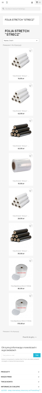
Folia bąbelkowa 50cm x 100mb (21, 286)
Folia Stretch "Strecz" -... (21, 76)
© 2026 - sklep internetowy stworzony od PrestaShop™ (21, 390)
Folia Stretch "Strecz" (20, 19)
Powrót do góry (30, 337)
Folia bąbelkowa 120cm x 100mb (21, 321)
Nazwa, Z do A (21, 40)
